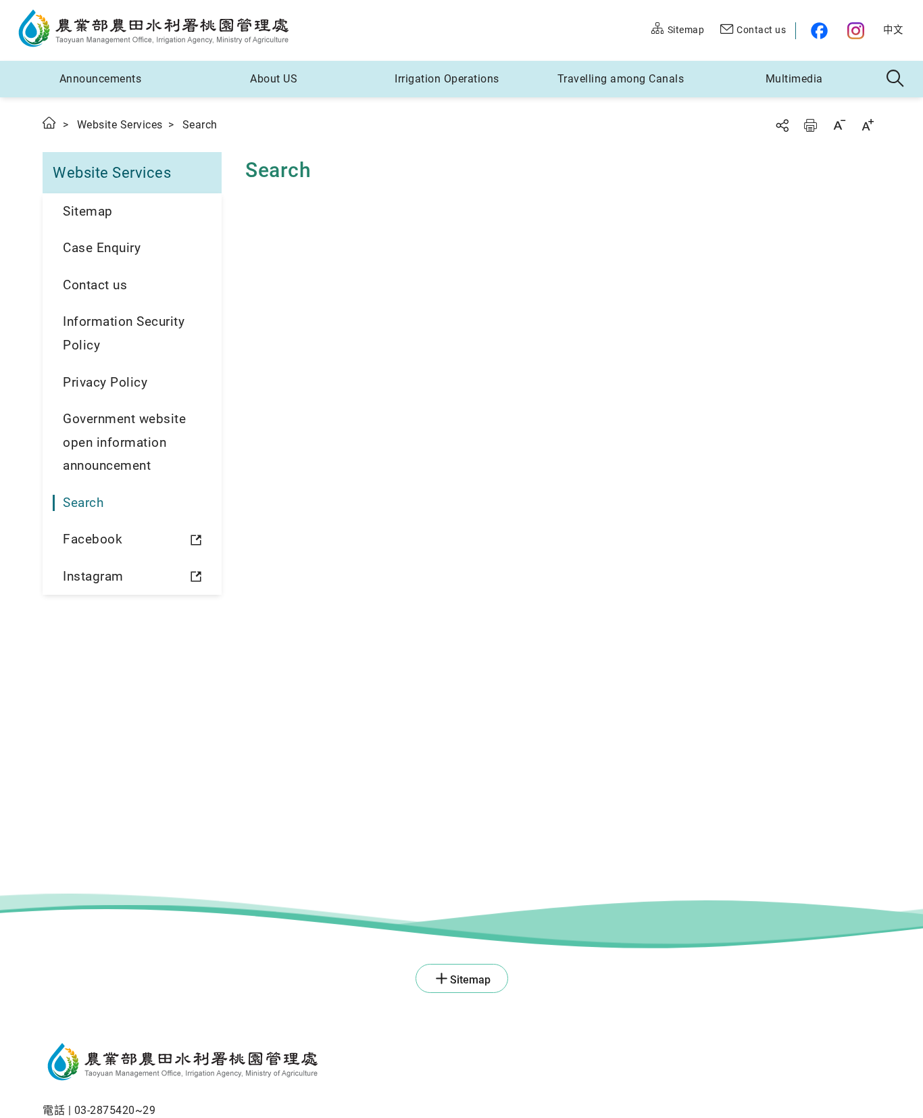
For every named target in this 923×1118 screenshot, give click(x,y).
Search (83, 502)
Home (50, 122)
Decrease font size (839, 125)
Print (810, 125)
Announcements (100, 78)
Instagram (93, 576)
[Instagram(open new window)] (857, 30)
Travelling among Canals (620, 78)
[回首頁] (299, 1064)
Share (782, 125)
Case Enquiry (102, 248)
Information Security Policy (123, 333)
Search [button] (895, 79)
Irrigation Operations (447, 78)
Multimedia (794, 78)
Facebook (92, 539)
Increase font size (867, 125)
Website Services (120, 124)
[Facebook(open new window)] (816, 30)
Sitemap (88, 211)
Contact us (95, 285)
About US (273, 78)
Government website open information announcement (124, 442)
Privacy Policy (105, 382)
